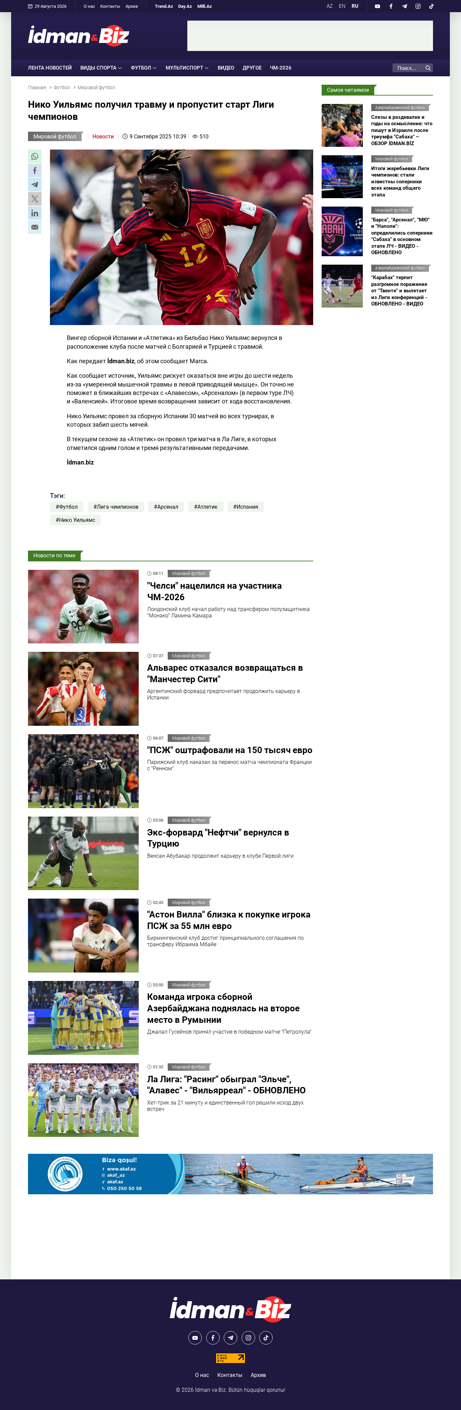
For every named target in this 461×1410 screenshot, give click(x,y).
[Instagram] (418, 6)
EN (342, 6)
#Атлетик (206, 507)
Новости (103, 136)
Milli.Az (204, 6)
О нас (89, 6)
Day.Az (185, 6)
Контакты (110, 6)
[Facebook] (391, 6)
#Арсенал (166, 507)
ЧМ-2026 (281, 68)
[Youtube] (377, 6)
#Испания (245, 507)
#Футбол (67, 507)
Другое (252, 68)
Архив (132, 6)
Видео (226, 68)
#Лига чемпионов (115, 507)
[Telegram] (404, 6)
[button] (34, 156)
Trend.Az (164, 6)
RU (355, 6)
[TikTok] (431, 6)
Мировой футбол (54, 136)
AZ (330, 6)
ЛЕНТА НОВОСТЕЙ (50, 68)
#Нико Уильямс (75, 520)
